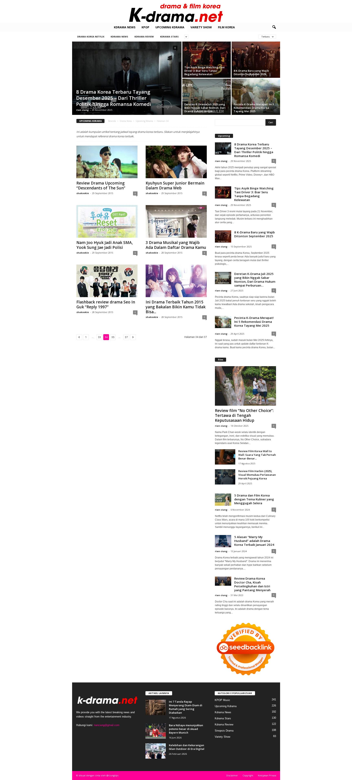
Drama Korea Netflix (90, 36)
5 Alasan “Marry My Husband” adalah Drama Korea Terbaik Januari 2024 (254, 541)
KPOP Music (222, 700)
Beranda (112, 121)
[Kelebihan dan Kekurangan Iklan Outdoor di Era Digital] (155, 751)
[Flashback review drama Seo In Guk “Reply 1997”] (107, 281)
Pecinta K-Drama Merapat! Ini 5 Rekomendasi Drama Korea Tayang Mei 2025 (254, 107)
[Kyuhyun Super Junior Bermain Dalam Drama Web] (176, 162)
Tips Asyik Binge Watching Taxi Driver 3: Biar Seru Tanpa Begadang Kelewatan (204, 70)
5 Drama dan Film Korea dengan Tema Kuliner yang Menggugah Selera (254, 499)
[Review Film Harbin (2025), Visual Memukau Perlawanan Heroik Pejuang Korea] (225, 476)
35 (112, 337)
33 (99, 337)
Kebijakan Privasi (267, 775)
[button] (274, 27)
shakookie (82, 193)
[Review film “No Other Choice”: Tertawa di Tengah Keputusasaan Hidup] (245, 386)
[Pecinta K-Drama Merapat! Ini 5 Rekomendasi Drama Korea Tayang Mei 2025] (256, 97)
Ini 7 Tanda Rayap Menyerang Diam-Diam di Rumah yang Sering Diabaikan (185, 707)
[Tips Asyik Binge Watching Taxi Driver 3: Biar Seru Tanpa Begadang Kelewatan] (206, 60)
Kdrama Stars (169, 36)
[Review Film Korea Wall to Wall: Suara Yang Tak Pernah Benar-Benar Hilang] (225, 457)
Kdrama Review (144, 36)
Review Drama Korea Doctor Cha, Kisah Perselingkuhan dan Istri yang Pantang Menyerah (252, 584)
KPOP (145, 27)
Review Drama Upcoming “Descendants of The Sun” (100, 185)
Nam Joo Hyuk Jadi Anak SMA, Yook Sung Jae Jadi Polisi (104, 245)
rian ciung (82, 109)
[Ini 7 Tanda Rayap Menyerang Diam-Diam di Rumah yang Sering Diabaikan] (155, 707)
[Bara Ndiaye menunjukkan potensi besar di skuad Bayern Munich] (155, 731)
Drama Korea (126, 121)
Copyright (248, 775)
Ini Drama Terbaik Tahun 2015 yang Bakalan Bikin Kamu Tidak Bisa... (176, 306)
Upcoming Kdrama (169, 27)
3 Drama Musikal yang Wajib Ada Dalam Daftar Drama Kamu (176, 245)
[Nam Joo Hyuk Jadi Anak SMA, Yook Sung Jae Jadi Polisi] (107, 221)
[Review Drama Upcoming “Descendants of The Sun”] (107, 162)
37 (126, 337)
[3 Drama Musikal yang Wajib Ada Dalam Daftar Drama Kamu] (176, 221)
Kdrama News (124, 27)
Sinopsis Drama (224, 730)
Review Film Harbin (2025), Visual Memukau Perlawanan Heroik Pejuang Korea (257, 474)
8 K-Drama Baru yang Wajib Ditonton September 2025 (251, 72)
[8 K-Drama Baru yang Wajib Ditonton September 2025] (256, 60)
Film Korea (226, 27)
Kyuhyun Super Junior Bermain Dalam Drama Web (175, 185)
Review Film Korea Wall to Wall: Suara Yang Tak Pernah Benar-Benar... (257, 454)
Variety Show (201, 27)
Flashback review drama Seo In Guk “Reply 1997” (105, 304)
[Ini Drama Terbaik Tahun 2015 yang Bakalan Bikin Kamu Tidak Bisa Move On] (176, 281)
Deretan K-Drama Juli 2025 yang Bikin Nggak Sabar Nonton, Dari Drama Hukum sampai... (205, 107)
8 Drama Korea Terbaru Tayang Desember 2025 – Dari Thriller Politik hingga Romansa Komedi (113, 97)
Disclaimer (232, 775)
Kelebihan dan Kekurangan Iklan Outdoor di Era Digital (186, 747)
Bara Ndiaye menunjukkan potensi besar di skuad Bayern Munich (186, 728)
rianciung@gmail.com (106, 725)
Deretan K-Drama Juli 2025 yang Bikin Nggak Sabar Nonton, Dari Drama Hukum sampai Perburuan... (254, 279)
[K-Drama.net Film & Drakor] (176, 11)
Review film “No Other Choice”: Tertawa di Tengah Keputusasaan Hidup (244, 415)
